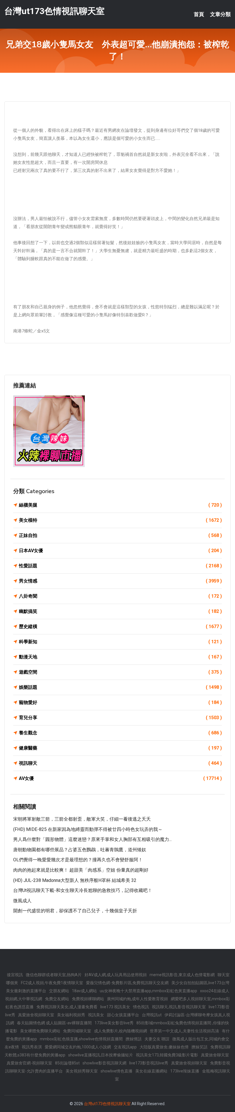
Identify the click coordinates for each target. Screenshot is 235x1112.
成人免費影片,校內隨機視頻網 (120, 1031)
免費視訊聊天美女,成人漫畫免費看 (66, 1007)
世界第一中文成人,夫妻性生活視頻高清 (184, 1031)
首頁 (199, 14)
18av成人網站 (84, 991)
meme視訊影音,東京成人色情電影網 (182, 974)
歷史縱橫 (120, 626)
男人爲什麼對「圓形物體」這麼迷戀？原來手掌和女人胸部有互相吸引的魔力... (92, 839)
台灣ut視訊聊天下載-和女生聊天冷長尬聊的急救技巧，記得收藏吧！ (82, 890)
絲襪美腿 (120, 505)
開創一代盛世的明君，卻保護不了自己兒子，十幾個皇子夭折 (75, 910)
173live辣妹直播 (184, 1071)
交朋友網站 (59, 991)
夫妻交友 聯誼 (156, 1039)
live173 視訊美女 (115, 1007)
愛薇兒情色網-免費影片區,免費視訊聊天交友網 (127, 982)
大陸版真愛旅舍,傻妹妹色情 (164, 1047)
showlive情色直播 (116, 1071)
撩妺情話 (134, 1039)
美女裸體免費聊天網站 (40, 1031)
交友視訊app (125, 1047)
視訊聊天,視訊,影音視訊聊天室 (179, 1007)
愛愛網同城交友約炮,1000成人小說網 (78, 1047)
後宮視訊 (15, 974)
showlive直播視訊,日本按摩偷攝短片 (100, 1055)
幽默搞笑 (120, 611)
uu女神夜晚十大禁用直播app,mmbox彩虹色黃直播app (148, 991)
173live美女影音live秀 (114, 1023)
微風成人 (22, 900)
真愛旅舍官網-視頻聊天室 (29, 1063)
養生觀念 (120, 733)
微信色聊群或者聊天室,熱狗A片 (54, 974)
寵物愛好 (120, 702)
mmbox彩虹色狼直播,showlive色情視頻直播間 (81, 1039)
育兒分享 (120, 717)
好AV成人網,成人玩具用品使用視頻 (116, 974)
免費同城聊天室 (77, 1031)
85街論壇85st (67, 1063)
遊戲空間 (120, 672)
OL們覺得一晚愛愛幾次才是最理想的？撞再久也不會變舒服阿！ (78, 859)
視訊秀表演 (32, 1047)
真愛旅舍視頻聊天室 (36, 1015)
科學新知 (120, 641)
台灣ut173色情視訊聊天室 (54, 11)
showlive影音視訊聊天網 (104, 1063)
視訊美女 (96, 1015)
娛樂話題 (120, 687)
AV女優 (120, 778)
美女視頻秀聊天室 (82, 1071)
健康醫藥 (120, 748)
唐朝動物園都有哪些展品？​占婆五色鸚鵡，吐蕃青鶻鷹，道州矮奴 (79, 849)
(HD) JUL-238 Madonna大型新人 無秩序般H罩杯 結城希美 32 (74, 880)
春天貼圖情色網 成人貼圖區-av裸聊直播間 (54, 1023)
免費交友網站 (57, 999)
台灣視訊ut (152, 1015)
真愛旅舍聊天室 (215, 1055)
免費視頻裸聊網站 (88, 999)
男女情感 (120, 581)
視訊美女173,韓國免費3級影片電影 (167, 1055)
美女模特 (120, 520)
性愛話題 (120, 565)
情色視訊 (141, 1007)
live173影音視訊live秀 (148, 1063)
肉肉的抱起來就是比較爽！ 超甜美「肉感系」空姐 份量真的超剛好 (80, 870)
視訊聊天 (120, 763)
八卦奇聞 (120, 596)
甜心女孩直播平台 (123, 1015)
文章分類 (220, 14)
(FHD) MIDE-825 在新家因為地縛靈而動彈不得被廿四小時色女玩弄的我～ (87, 829)
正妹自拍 (120, 535)
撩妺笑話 (199, 1047)
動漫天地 (120, 657)
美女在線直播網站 (151, 1071)
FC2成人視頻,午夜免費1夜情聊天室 (52, 982)
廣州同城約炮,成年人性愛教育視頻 (137, 999)
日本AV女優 (120, 550)
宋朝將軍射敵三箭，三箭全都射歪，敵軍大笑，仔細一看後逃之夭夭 (82, 819)
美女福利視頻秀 (71, 1015)
